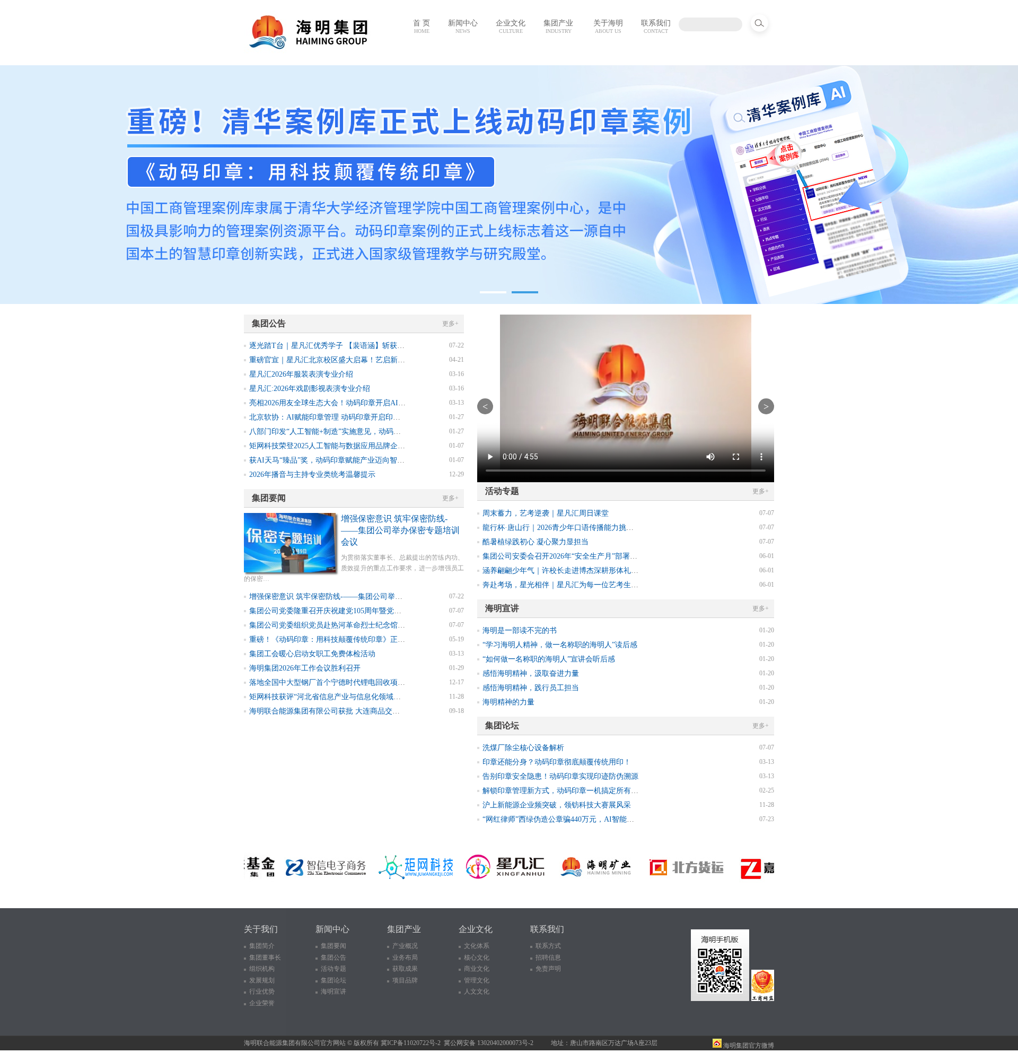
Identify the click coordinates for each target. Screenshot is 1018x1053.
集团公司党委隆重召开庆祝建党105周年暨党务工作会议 (340, 611)
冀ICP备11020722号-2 (411, 1043)
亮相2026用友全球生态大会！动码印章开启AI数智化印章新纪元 (353, 403)
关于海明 (608, 26)
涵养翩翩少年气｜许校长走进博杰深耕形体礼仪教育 (567, 571)
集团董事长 (265, 957)
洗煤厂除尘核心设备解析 (523, 748)
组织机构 (262, 968)
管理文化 (476, 980)
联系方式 (548, 946)
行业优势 (262, 991)
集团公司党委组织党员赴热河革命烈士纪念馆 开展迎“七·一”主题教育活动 (369, 625)
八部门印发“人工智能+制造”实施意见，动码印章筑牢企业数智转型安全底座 (373, 432)
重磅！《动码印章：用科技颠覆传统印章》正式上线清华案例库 (353, 639)
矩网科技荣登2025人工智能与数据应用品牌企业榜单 (334, 446)
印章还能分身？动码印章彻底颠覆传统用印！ (556, 762)
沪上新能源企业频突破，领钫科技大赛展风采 (556, 805)
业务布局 (405, 957)
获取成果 (405, 968)
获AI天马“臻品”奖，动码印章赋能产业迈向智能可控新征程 (345, 460)
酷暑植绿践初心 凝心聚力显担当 (535, 542)
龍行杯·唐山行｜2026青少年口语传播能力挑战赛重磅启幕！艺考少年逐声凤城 (610, 528)
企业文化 (510, 26)
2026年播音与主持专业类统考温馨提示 (312, 474)
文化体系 (476, 946)
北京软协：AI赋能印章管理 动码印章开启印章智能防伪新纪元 (350, 417)
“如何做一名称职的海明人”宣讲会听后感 (548, 659)
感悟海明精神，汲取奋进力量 (530, 673)
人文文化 (476, 991)
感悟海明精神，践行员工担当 (530, 688)
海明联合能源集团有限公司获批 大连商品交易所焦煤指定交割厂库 (358, 711)
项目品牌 (405, 980)
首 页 (421, 26)
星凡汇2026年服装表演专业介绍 (301, 374)
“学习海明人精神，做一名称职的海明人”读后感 (559, 645)
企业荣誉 (262, 1003)
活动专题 (333, 968)
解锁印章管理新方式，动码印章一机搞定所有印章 (564, 791)
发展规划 (262, 980)
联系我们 (656, 26)
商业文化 (476, 968)
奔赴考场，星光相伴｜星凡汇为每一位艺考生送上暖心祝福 (578, 585)
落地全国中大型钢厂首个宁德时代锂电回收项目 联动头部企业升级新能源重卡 (376, 682)
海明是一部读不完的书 (519, 630)
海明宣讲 (333, 991)
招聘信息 (548, 957)
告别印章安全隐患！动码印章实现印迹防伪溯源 (560, 776)
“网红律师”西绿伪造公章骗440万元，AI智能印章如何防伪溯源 (584, 819)
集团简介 (262, 946)
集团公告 (333, 957)
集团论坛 (333, 980)
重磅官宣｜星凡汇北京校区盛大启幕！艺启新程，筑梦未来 (345, 360)
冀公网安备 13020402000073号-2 (488, 1043)
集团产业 (558, 26)
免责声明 (548, 968)
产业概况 (405, 946)
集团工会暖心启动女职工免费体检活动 (312, 654)
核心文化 (476, 957)
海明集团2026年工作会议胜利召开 (305, 668)
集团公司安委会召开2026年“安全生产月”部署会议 (563, 556)
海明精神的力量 (508, 702)
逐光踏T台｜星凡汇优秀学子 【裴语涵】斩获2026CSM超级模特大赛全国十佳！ (379, 346)
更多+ (450, 323)
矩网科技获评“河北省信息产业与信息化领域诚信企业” (337, 697)
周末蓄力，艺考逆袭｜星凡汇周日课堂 (545, 513)
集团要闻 (333, 946)
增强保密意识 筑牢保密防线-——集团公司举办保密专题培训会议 (400, 530)
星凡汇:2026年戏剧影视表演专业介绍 (309, 389)
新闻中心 (463, 26)
